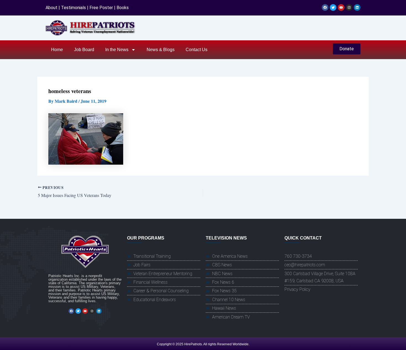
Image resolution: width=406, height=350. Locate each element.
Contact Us (196, 49)
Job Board (84, 49)
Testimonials (73, 7)
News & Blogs (161, 49)
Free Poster (101, 7)
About (51, 7)
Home (57, 49)
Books (123, 7)
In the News (116, 49)
